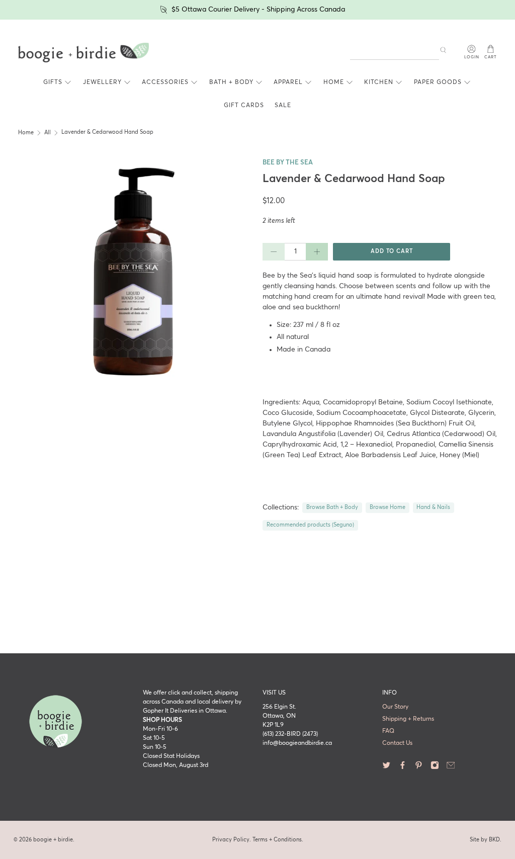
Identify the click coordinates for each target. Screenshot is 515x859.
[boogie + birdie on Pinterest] (418, 768)
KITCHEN (378, 82)
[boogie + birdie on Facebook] (402, 768)
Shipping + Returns (408, 719)
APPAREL (288, 82)
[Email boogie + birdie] (451, 768)
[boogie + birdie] (83, 53)
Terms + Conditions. (277, 839)
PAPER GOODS (438, 82)
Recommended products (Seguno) (310, 525)
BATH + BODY (231, 82)
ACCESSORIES (165, 82)
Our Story (395, 707)
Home (26, 132)
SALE (283, 106)
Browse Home (387, 507)
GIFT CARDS (244, 106)
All (47, 132)
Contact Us (397, 743)
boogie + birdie (53, 839)
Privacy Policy (230, 839)
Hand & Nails (433, 507)
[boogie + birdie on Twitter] (386, 768)
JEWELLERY (102, 82)
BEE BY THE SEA (288, 162)
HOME (333, 82)
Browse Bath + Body (332, 507)
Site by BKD (485, 839)
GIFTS (52, 82)
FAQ (388, 731)
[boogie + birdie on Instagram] (435, 768)
